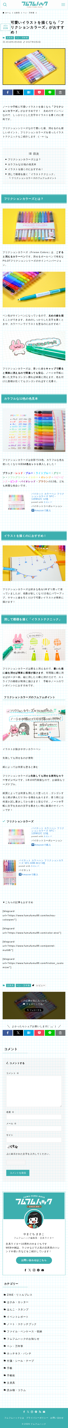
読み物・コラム (16, 1390)
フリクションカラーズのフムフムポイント (34, 178)
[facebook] (25, 1270)
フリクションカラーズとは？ (24, 159)
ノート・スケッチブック (22, 1324)
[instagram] (34, 1270)
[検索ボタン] (4, 4)
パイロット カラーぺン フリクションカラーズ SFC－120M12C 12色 (48, 496)
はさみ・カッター (18, 1302)
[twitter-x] (29, 1270)
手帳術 (11, 1375)
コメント (12, 1073)
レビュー (40, 985)
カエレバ (48, 502)
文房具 (10, 38)
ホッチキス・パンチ (19, 1353)
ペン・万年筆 (22, 38)
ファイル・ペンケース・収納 (24, 1331)
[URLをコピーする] (60, 92)
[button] (8, 92)
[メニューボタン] (63, 4)
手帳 (9, 1368)
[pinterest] (38, 1270)
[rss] (39, 1411)
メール (11, 1123)
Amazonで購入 (42, 510)
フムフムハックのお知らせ (23, 1338)
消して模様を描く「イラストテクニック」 (32, 174)
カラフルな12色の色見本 (22, 164)
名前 (10, 1112)
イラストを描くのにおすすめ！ (26, 169)
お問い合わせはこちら (34, 1260)
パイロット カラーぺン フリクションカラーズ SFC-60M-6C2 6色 (41, 861)
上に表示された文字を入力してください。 (28, 1154)
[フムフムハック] (35, 4)
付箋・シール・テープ (20, 1360)
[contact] (42, 1270)
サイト (9, 1135)
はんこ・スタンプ (18, 1309)
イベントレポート (18, 1316)
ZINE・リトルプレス (19, 1294)
